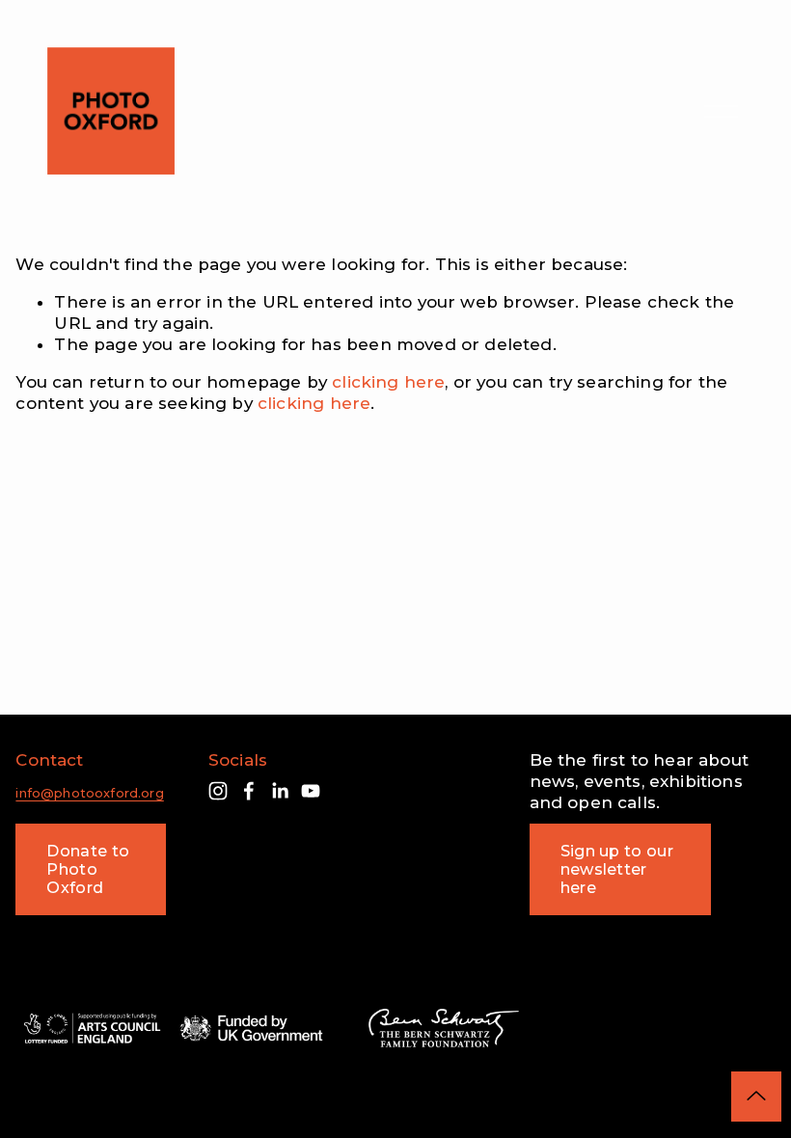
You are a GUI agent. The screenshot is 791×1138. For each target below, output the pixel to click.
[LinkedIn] (279, 790)
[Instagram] (218, 790)
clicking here (388, 382)
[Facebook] (249, 790)
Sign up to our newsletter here (616, 869)
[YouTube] (310, 790)
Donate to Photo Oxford (87, 869)
